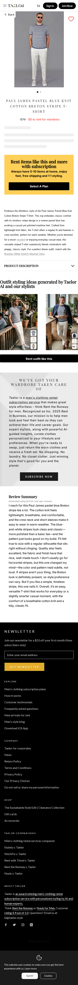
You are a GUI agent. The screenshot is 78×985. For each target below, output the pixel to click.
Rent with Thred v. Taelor (19, 860)
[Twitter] (14, 924)
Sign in (50, 5)
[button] (71, 19)
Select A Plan (39, 186)
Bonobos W (24, 254)
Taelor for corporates (17, 748)
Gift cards (10, 814)
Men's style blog (14, 721)
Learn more (31, 968)
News (8, 754)
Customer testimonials (18, 702)
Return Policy (12, 761)
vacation (21, 239)
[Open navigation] (4, 6)
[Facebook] (5, 924)
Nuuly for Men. (46, 908)
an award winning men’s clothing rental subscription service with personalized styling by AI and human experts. (38, 898)
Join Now (67, 5)
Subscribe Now (39, 476)
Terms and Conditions (17, 767)
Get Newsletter (24, 666)
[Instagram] (22, 924)
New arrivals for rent (17, 715)
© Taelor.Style (39, 941)
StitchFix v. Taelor (15, 854)
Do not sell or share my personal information (31, 787)
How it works (12, 695)
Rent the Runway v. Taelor (20, 867)
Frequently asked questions (21, 708)
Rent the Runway (22, 908)
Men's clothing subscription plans (25, 689)
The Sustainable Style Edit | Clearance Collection (34, 807)
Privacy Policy (13, 774)
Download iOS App (16, 728)
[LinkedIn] (31, 924)
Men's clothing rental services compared (29, 841)
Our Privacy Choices (17, 780)
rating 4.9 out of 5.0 (16, 912)
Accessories (11, 820)
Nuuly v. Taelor (13, 873)
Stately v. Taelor (14, 847)
